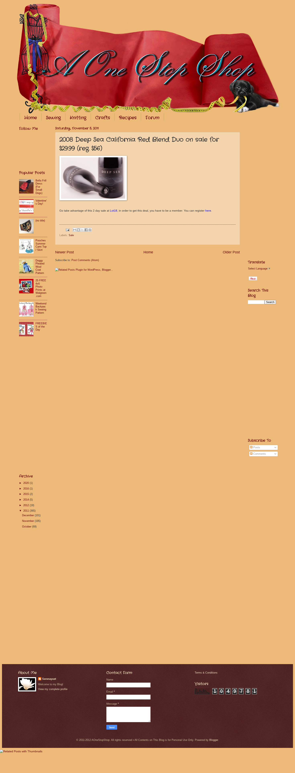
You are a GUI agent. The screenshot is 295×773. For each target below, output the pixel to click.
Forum (152, 118)
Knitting (78, 118)
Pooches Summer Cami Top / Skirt (41, 245)
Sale (71, 235)
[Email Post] (67, 229)
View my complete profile (52, 689)
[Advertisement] (35, 406)
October (27, 526)
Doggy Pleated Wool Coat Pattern (40, 266)
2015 (26, 494)
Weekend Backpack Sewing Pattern (41, 308)
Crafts (102, 118)
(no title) (40, 220)
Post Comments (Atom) (85, 260)
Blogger (213, 739)
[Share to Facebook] (86, 230)
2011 (26, 510)
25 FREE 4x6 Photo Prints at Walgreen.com (41, 288)
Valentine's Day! (41, 202)
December (28, 515)
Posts (256, 447)
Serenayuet (49, 678)
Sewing (53, 118)
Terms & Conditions (206, 672)
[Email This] (75, 230)
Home (30, 118)
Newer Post (64, 252)
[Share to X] (82, 230)
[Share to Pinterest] (90, 230)
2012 (26, 505)
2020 (26, 482)
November (28, 520)
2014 (26, 499)
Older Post (231, 252)
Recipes (127, 118)
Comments (259, 453)
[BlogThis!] (78, 230)
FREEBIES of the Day (41, 326)
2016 (26, 488)
